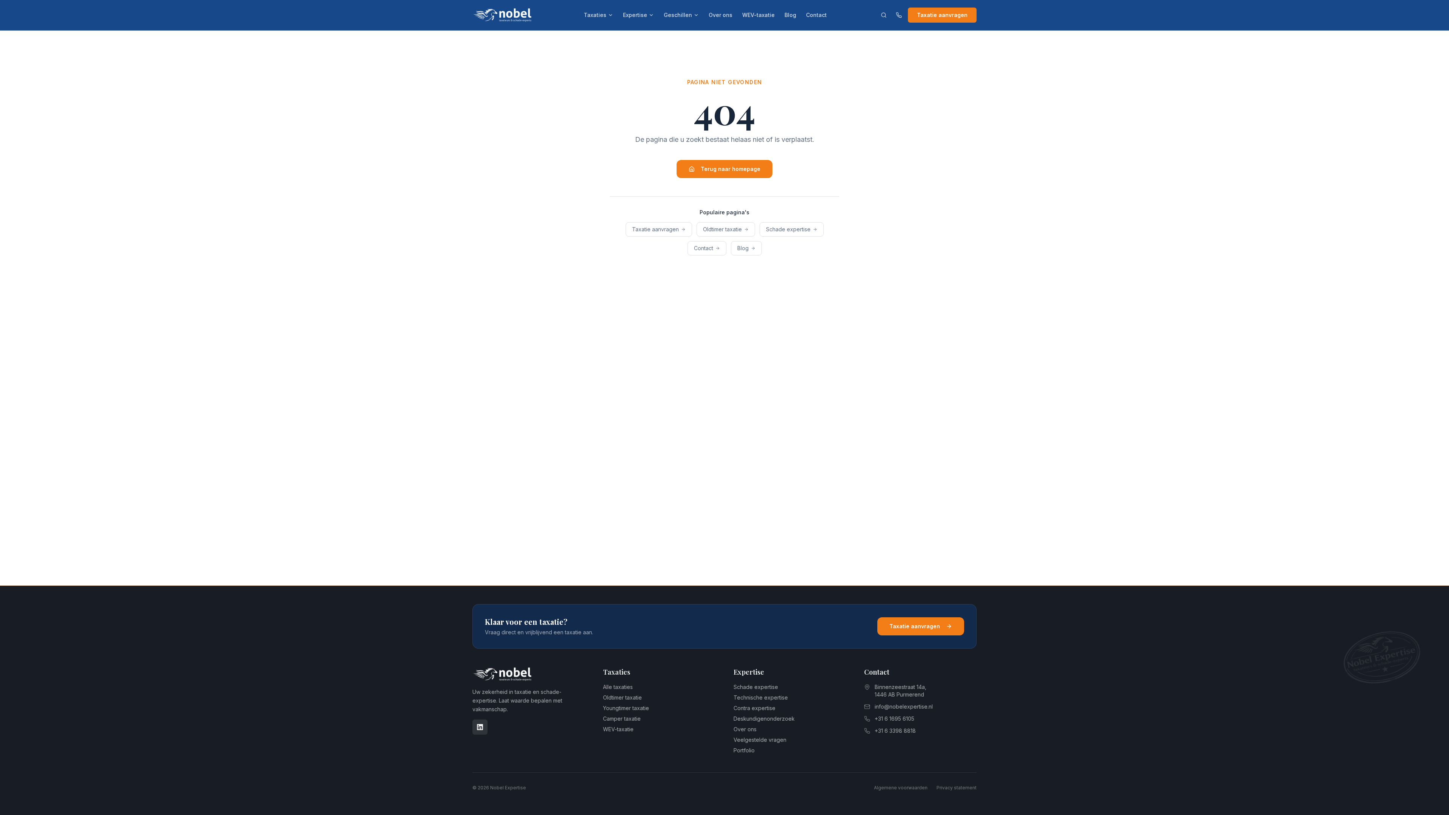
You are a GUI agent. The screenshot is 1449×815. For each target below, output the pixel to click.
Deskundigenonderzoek (764, 718)
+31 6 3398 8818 (895, 730)
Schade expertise (788, 229)
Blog (790, 15)
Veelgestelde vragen (760, 740)
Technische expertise (761, 697)
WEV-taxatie (758, 15)
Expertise (635, 15)
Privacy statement (957, 787)
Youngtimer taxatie (626, 708)
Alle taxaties (618, 687)
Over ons (720, 15)
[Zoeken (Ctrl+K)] (884, 15)
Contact (816, 15)
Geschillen (678, 15)
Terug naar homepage (730, 169)
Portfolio (744, 750)
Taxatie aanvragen (942, 15)
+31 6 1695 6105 (894, 718)
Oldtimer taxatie (722, 229)
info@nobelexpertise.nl (904, 706)
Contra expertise (754, 708)
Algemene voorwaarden (901, 787)
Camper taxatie (622, 718)
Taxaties (595, 15)
